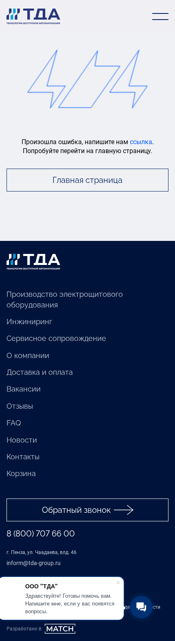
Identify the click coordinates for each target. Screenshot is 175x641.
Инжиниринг (29, 321)
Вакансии (24, 389)
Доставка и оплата (40, 372)
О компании (28, 355)
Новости (22, 440)
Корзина (21, 473)
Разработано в (24, 629)
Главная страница (87, 180)
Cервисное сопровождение (56, 338)
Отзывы (20, 406)
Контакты (23, 456)
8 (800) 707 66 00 (41, 534)
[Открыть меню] (160, 16)
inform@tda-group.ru (34, 563)
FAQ (14, 422)
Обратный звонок (76, 510)
